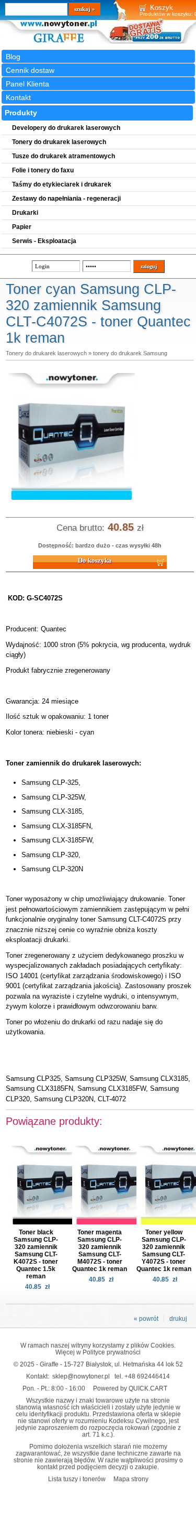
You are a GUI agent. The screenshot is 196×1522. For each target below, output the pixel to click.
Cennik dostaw (30, 70)
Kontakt (18, 97)
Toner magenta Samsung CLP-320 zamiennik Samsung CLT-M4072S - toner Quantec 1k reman (99, 1251)
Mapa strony (130, 1478)
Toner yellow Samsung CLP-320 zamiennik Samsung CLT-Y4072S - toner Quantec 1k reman (163, 1251)
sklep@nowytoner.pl (81, 1376)
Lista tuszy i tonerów (77, 1478)
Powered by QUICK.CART (130, 1388)
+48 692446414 (147, 1376)
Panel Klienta (27, 84)
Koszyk (161, 8)
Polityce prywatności (112, 1352)
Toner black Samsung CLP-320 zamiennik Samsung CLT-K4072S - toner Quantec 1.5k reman (36, 1254)
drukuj (178, 1318)
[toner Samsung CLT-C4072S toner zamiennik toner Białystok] (71, 500)
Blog (13, 56)
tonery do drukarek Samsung (130, 353)
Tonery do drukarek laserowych (46, 353)
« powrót (146, 1318)
